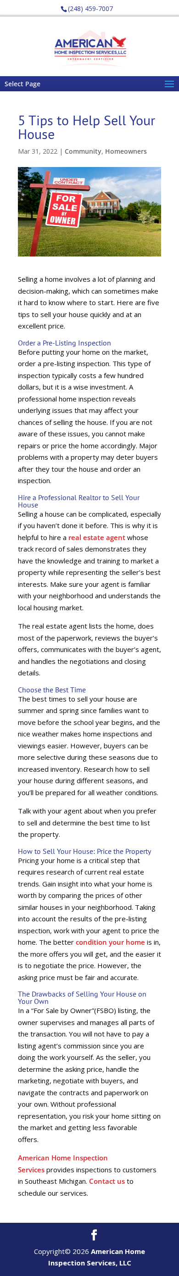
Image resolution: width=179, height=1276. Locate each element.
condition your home (110, 942)
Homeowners (126, 151)
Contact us (107, 1181)
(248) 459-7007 (90, 8)
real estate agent (96, 537)
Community (83, 151)
